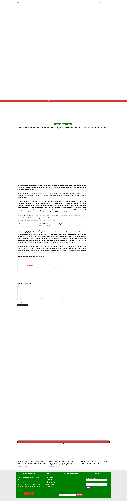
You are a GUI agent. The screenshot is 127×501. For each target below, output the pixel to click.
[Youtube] (30, 269)
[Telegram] (92, 131)
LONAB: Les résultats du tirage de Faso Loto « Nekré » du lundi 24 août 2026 (94, 462)
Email (87, 482)
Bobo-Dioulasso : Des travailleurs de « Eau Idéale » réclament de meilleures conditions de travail (31, 463)
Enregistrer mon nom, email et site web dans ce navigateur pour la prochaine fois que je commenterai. (41, 302)
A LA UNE (58, 124)
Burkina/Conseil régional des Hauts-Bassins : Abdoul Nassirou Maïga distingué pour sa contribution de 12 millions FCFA (62, 463)
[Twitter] (86, 131)
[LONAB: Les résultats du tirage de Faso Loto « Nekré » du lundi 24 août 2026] (95, 452)
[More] (98, 131)
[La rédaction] (22, 267)
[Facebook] (83, 131)
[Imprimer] (95, 131)
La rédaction (39, 131)
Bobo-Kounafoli (67, 124)
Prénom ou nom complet (91, 478)
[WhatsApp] (89, 131)
